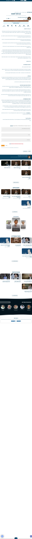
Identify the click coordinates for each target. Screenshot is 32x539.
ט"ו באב (30, 166)
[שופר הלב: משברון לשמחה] (27, 289)
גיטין (20, 243)
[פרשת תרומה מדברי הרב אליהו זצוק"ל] (26, 175)
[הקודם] (5, 224)
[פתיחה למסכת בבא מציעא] (5, 279)
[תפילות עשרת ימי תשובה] (16, 165)
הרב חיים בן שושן (30, 292)
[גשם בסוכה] (26, 205)
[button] (31, 536)
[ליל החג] (26, 194)
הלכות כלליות (25, 151)
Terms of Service (15, 147)
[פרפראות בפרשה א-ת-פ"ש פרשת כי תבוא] (5, 243)
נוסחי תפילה (30, 254)
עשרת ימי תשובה (18, 166)
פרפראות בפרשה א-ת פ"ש (7, 243)
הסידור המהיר (30, 257)
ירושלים (9, 166)
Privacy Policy (12, 147)
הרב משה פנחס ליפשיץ (28, 208)
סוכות (29, 151)
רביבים (31, 243)
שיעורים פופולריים (16, 236)
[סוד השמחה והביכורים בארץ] (27, 279)
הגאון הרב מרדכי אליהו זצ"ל (28, 197)
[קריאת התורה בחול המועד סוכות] (6, 194)
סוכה (30, 206)
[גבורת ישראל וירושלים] (6, 165)
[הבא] (26, 224)
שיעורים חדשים (16, 272)
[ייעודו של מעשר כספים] (16, 279)
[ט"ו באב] (26, 165)
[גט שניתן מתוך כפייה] (16, 243)
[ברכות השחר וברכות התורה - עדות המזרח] (27, 253)
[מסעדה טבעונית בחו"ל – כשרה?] (27, 243)
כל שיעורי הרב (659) (16, 182)
